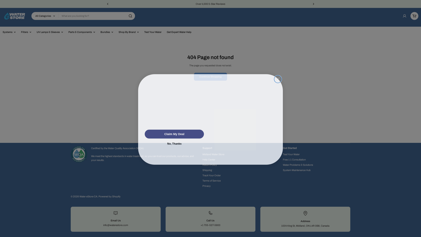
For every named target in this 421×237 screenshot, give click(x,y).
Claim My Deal (174, 133)
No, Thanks (174, 142)
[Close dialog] (278, 75)
